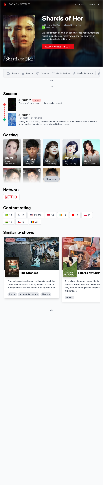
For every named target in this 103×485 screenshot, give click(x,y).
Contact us (94, 4)
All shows (79, 4)
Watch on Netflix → (58, 46)
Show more (51, 179)
